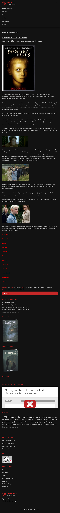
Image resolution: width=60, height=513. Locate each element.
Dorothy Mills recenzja (46, 287)
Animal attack (10, 422)
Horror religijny (24, 419)
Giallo (5, 426)
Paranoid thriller (43, 424)
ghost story (37, 287)
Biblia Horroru (12, 3)
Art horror (34, 426)
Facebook (5, 470)
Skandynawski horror (25, 422)
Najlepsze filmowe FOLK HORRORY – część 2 (19, 307)
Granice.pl (5, 486)
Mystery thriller (46, 421)
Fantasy (35, 422)
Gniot (29, 421)
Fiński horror (14, 426)
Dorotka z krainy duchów (14, 38)
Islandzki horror (49, 426)
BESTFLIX (11, 408)
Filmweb (4, 481)
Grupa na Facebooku (7, 478)
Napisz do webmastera (8, 440)
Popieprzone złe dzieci (17, 422)
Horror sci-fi (18, 419)
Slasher (4, 421)
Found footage (9, 426)
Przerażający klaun (12, 305)
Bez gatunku (51, 417)
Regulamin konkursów (8, 449)
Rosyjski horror (37, 424)
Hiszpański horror (16, 421)
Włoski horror (48, 424)
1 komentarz (7, 293)
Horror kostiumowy (34, 421)
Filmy (9, 287)
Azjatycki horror (40, 419)
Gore (29, 419)
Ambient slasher (5, 427)
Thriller (5, 416)
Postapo (30, 426)
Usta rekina (11, 302)
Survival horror (33, 419)
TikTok (4, 475)
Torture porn (46, 422)
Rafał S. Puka (11, 499)
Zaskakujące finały (40, 422)
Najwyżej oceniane (17, 287)
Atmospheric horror (41, 417)
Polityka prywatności (8, 443)
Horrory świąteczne (20, 426)
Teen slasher (46, 419)
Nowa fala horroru (15, 424)
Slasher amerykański (24, 421)
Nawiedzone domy (9, 419)
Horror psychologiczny (18, 417)
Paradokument (9, 421)
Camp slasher (26, 426)
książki (44, 426)
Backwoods (54, 426)
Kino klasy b (51, 422)
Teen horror (26, 424)
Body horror (32, 422)
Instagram (5, 472)
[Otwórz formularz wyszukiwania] (56, 2)
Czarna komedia (53, 419)
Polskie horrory (52, 421)
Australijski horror (9, 424)
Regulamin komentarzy (8, 446)
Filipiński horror (11, 427)
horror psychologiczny (28, 287)
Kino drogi (16, 427)
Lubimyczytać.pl (6, 484)
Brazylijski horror (39, 426)
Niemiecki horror (31, 424)
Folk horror (21, 424)
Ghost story (31, 417)
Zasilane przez (5, 408)
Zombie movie (4, 422)
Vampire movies (41, 421)
